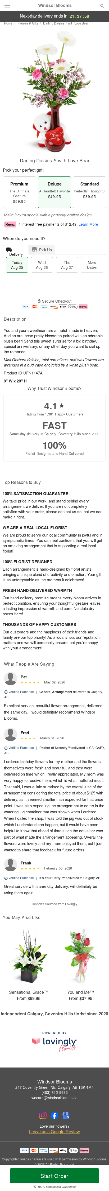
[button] (98, 1179)
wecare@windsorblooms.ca (54, 1097)
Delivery (16, 253)
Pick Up (45, 249)
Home (8, 23)
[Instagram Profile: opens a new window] (43, 1115)
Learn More (88, 224)
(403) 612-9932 (55, 1092)
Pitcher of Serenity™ (55, 747)
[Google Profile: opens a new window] (66, 1115)
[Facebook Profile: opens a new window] (54, 1115)
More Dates (92, 265)
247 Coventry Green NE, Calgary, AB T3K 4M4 (54, 1087)
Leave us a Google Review (54, 1132)
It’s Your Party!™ (52, 877)
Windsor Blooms (55, 5)
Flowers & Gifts (28, 23)
